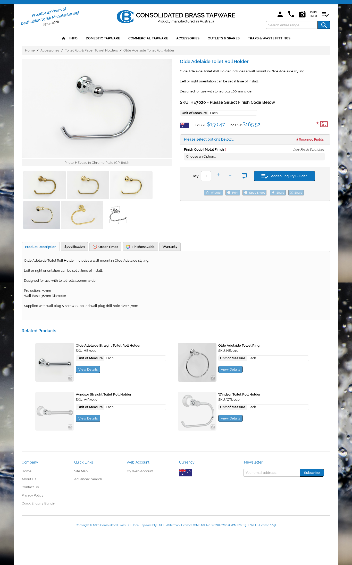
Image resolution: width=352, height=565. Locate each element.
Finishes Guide (143, 247)
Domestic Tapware (103, 38)
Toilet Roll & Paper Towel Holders (91, 50)
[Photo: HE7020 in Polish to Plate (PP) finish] (88, 186)
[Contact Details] (291, 15)
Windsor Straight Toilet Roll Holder (103, 394)
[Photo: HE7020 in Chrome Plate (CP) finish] (97, 108)
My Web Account (140, 471)
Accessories (187, 38)
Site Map (81, 471)
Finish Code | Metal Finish (204, 149)
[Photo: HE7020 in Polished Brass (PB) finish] (41, 216)
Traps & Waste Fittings (269, 38)
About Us (29, 479)
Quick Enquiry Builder (39, 503)
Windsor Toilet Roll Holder (239, 394)
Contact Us (30, 487)
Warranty (170, 247)
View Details (88, 369)
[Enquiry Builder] (325, 15)
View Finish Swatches (308, 149)
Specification (74, 247)
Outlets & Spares (224, 38)
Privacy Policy (32, 495)
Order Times (108, 247)
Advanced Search (88, 479)
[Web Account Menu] (280, 15)
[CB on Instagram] (302, 15)
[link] (176, 15)
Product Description (40, 247)
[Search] (323, 25)
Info (73, 38)
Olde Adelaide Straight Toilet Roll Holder (108, 345)
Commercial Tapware (148, 38)
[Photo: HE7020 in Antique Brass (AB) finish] (131, 186)
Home (30, 50)
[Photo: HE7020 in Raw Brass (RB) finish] (44, 186)
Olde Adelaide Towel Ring (238, 345)
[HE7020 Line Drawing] (118, 216)
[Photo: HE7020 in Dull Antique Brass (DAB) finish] (82, 216)
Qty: (196, 176)
